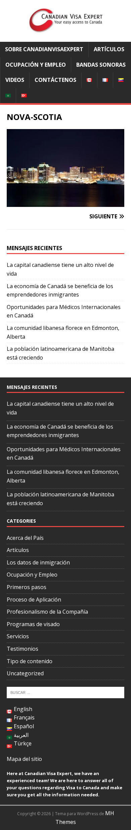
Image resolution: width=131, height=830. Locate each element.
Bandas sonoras (101, 64)
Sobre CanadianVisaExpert (44, 49)
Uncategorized (25, 673)
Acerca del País (25, 538)
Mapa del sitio (24, 759)
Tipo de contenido (29, 661)
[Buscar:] (65, 692)
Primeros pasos (26, 587)
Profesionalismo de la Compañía (47, 611)
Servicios (18, 636)
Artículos (109, 49)
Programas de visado (33, 624)
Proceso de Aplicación (34, 599)
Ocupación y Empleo (35, 64)
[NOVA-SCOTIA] (65, 202)
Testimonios (22, 648)
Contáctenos (55, 80)
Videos (14, 80)
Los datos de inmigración (38, 562)
